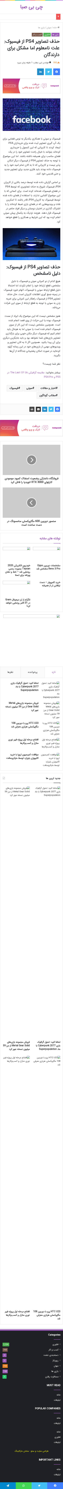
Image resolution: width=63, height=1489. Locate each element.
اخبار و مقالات (48, 388)
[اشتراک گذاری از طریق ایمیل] (38, 409)
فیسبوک (13, 388)
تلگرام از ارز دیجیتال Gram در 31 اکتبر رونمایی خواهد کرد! (17, 603)
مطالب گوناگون (47, 395)
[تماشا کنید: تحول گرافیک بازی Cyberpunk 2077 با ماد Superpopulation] (50, 690)
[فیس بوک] (57, 409)
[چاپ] (31, 409)
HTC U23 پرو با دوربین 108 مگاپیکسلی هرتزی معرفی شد (24, 725)
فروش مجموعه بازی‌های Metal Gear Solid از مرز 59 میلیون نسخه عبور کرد (21, 706)
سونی (29, 388)
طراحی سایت (43, 1451)
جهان (49, 27)
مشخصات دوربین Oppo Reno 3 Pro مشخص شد (48, 567)
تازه (54, 672)
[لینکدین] (44, 409)
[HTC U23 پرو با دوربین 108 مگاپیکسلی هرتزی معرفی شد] (50, 728)
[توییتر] (51, 409)
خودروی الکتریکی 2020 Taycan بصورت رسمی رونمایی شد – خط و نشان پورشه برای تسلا (17, 570)
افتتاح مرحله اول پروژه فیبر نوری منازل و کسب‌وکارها (23, 741)
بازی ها (41, 27)
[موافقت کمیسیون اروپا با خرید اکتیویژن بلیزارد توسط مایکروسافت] (50, 760)
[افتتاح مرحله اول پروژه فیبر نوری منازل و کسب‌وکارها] (50, 744)
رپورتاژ (55, 1360)
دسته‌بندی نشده (51, 1355)
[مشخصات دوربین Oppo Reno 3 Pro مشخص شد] (46, 554)
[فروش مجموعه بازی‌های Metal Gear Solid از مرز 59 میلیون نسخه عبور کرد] (50, 710)
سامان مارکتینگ (22, 1451)
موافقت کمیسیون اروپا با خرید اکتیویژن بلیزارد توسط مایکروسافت (22, 756)
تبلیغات (57, 1400)
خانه (55, 27)
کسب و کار (37, 34)
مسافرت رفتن (51, 1376)
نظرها (10, 672)
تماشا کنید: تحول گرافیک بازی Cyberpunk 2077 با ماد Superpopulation (24, 686)
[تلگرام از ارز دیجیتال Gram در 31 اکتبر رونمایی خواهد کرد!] (16, 588)
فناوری (47, 34)
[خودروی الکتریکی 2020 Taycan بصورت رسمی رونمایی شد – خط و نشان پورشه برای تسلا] (16, 554)
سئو (32, 1451)
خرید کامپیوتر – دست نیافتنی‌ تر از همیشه (50, 583)
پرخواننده (32, 672)
